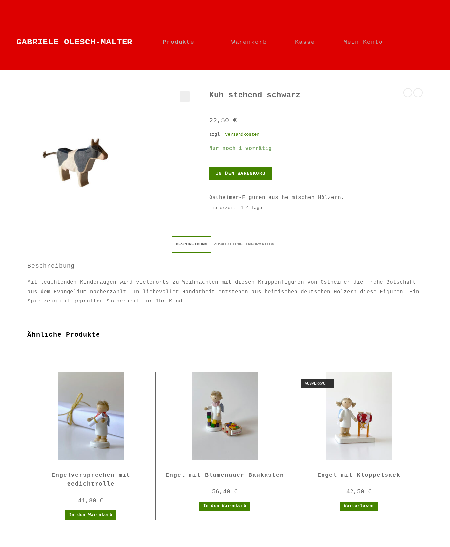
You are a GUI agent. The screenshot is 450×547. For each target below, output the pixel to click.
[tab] (191, 244)
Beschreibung (191, 244)
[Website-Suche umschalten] (422, 42)
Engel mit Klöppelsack (358, 475)
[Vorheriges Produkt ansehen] (407, 92)
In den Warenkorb (240, 173)
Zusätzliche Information (244, 244)
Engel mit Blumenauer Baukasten (224, 475)
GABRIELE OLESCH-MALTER (74, 42)
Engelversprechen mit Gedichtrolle (90, 479)
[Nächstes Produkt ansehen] (418, 92)
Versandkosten (242, 134)
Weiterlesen (359, 506)
